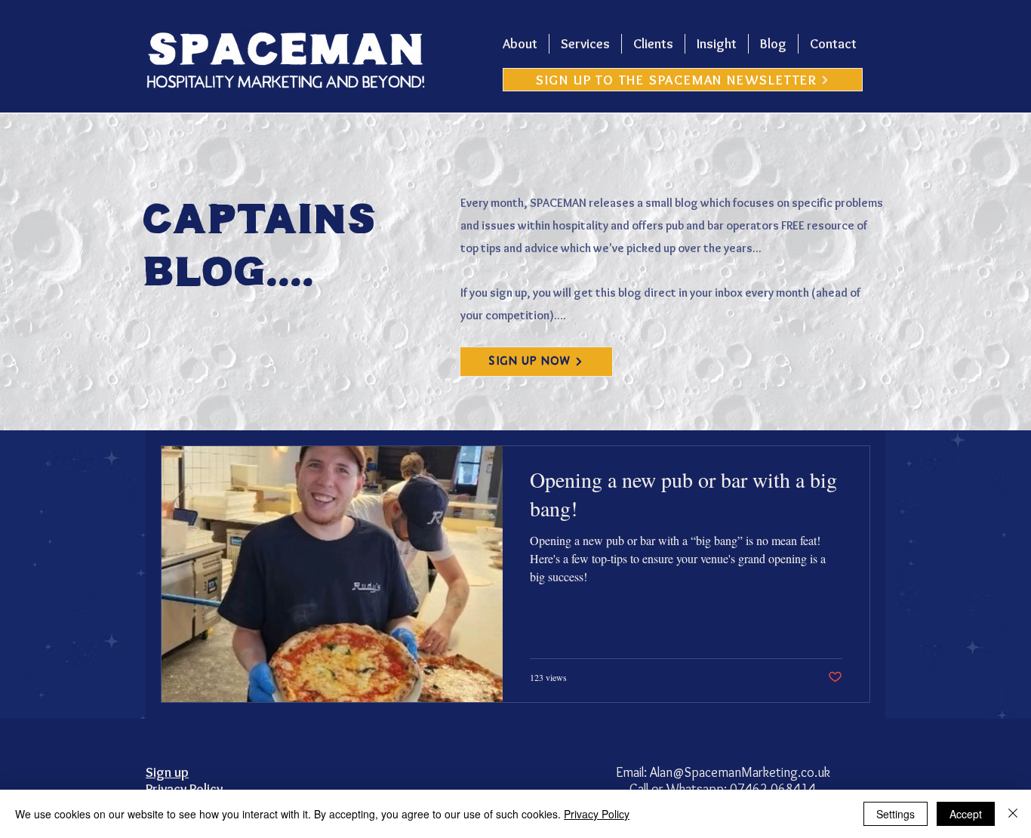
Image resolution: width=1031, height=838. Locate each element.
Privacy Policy (596, 813)
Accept (965, 813)
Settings (895, 813)
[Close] (1013, 814)
